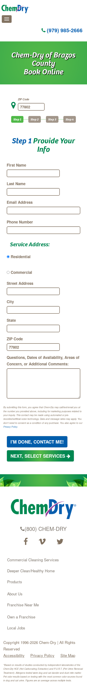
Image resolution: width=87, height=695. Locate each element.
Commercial (21, 272)
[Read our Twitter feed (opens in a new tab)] (60, 541)
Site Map (67, 655)
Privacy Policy (10, 426)
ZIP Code (23, 99)
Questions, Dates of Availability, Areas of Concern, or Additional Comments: (43, 361)
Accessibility (14, 655)
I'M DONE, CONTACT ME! (37, 441)
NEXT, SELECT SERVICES (38, 456)
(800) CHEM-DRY (46, 528)
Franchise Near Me (23, 604)
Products (14, 581)
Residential (21, 256)
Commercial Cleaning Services (33, 559)
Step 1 (17, 119)
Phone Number (20, 222)
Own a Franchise (21, 617)
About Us (15, 593)
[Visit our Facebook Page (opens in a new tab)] (25, 541)
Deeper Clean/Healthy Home (31, 570)
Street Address (20, 283)
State (11, 320)
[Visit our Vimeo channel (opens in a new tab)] (42, 541)
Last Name (16, 183)
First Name (16, 165)
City (10, 301)
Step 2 (35, 119)
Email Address (20, 202)
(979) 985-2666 (64, 30)
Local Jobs (16, 628)
